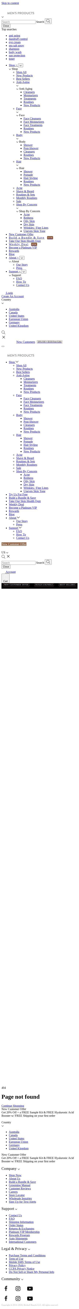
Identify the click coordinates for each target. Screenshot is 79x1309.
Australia (14, 309)
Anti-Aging (23, 375)
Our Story (22, 521)
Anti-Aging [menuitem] (23, 82)
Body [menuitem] (19, 135)
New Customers (39, 341)
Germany (14, 322)
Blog (12, 254)
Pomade (28, 174)
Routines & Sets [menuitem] (25, 194)
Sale (18, 468)
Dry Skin (29, 224)
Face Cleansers (32, 118)
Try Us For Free (18, 494)
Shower (28, 145)
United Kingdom (18, 325)
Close (6, 25)
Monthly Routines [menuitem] (26, 197)
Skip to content (10, 3)
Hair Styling (31, 178)
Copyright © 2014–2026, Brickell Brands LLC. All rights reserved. (29, 1305)
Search (40, 21)
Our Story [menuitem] (22, 264)
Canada (13, 312)
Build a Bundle (44, 585)
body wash (15, 52)
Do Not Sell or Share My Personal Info (31, 1272)
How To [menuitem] (21, 281)
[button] (39, 303)
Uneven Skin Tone (34, 231)
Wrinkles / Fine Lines (36, 227)
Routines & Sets (25, 461)
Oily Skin (29, 221)
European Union (18, 319)
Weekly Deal (18, 244)
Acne (27, 214)
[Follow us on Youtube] (30, 1289)
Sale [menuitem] (18, 201)
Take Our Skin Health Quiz (25, 240)
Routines (29, 102)
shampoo (14, 48)
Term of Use (16, 1258)
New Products (32, 105)
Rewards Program (19, 1235)
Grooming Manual (19, 1185)
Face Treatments (33, 125)
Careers (13, 1191)
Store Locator (17, 1195)
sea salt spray (16, 45)
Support (14, 271)
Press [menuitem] (19, 268)
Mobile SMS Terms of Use (24, 1262)
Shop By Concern (26, 471)
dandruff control (18, 38)
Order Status (16, 1225)
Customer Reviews (20, 1188)
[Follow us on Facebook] (6, 1289)
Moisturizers (31, 95)
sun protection (17, 55)
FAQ (19, 531)
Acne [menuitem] (19, 188)
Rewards (14, 250)
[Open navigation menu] (2, 346)
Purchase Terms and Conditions (27, 1255)
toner (12, 58)
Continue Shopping (12, 1105)
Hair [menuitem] (18, 161)
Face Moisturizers (34, 121)
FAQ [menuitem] (19, 278)
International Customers (22, 1241)
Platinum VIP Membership (24, 1231)
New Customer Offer (21, 234)
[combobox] (18, 22)
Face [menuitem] (19, 108)
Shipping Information (21, 1222)
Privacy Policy (17, 1265)
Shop (13, 65)
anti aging (14, 35)
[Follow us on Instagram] (18, 1289)
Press (19, 524)
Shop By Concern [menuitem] (26, 204)
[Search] (48, 21)
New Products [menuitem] (24, 75)
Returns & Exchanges (21, 1228)
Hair (18, 434)
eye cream (15, 42)
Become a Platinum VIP (23, 247)
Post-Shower (31, 148)
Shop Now (15, 1175)
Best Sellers (23, 372)
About (14, 257)
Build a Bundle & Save (26, 237)
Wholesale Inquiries (20, 1198)
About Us (14, 1178)
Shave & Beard (25, 458)
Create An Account (12, 296)
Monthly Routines (26, 464)
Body (19, 415)
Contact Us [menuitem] (22, 285)
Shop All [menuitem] (21, 72)
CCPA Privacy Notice (21, 1268)
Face (19, 395)
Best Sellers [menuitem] (23, 78)
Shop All (21, 365)
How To (21, 534)
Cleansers (29, 92)
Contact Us (22, 537)
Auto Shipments (18, 1238)
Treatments (30, 98)
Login (9, 293)
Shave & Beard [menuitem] (25, 191)
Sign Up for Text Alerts (22, 1201)
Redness (28, 217)
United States (16, 315)
